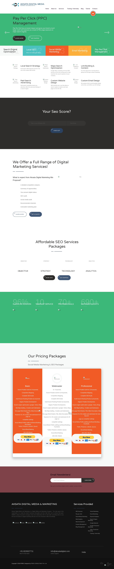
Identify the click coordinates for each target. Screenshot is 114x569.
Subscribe (88, 480)
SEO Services (79, 511)
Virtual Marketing (94, 511)
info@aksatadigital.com (60, 551)
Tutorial (88, 8)
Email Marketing (94, 514)
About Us (53, 8)
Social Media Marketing (81, 516)
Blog (82, 8)
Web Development (80, 521)
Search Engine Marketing (92, 520)
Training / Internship (73, 8)
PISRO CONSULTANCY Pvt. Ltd (39, 563)
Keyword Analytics (94, 516)
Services (62, 8)
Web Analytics (79, 519)
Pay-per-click (79, 514)
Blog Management (80, 526)
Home (47, 8)
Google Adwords (94, 523)
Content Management (81, 524)
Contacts (94, 8)
